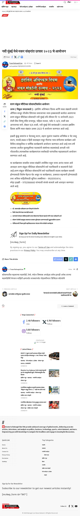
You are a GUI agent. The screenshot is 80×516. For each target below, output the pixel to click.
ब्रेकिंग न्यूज (23, 377)
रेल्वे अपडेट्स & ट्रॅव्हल (31, 360)
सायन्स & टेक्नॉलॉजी (26, 363)
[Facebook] (77, 269)
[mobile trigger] (4, 2)
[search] (64, 2)
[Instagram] (31, 331)
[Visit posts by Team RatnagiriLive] (5, 65)
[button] (18, 57)
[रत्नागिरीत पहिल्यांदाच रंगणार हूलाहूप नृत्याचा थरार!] (54, 405)
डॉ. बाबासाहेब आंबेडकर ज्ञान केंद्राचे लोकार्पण (25, 209)
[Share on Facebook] (12, 57)
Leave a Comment (68, 306)
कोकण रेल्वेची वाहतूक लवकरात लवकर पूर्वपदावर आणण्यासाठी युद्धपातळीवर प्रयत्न (36, 220)
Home (3, 11)
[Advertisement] (40, 32)
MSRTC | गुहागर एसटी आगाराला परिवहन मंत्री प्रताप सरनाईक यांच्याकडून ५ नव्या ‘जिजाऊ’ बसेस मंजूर (33, 355)
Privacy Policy (29, 250)
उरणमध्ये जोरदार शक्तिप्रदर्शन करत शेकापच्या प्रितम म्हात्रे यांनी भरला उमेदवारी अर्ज (36, 216)
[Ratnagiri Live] (13, 2)
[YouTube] (76, 506)
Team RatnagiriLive (15, 63)
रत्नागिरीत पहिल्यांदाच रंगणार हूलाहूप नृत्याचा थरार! (33, 402)
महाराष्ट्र (5, 15)
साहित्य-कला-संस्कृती (26, 395)
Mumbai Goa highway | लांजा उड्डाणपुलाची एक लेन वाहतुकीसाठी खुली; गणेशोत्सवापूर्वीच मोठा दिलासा (33, 372)
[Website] (74, 269)
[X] (51, 322)
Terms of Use (44, 247)
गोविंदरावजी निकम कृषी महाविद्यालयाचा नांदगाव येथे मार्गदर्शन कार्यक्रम (32, 223)
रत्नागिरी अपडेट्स (37, 377)
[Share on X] (15, 57)
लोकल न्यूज (41, 360)
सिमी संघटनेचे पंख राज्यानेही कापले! (22, 212)
